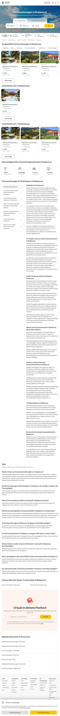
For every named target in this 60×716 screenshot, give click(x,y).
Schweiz (4, 685)
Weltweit (13, 689)
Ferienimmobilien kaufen (53, 688)
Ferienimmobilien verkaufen (53, 692)
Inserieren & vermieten (33, 681)
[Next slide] (57, 62)
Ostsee (13, 685)
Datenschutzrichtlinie (25, 707)
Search (22, 680)
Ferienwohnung (11, 40)
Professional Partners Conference (42, 689)
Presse (50, 683)
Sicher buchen (24, 685)
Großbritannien (5, 687)
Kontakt (22, 689)
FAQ (22, 687)
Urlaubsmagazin (24, 683)
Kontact (32, 689)
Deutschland (5, 680)
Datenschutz (52, 697)
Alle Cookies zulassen (43, 712)
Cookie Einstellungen (15, 712)
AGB (50, 695)
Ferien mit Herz (52, 685)
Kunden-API (42, 685)
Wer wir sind (51, 680)
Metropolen (14, 692)
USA (3, 689)
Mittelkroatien (31, 40)
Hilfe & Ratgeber (33, 684)
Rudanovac (38, 40)
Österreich (4, 683)
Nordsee (13, 683)
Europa (18, 40)
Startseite (4, 40)
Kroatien (24, 40)
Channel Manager (43, 682)
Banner (32, 686)
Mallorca (13, 680)
